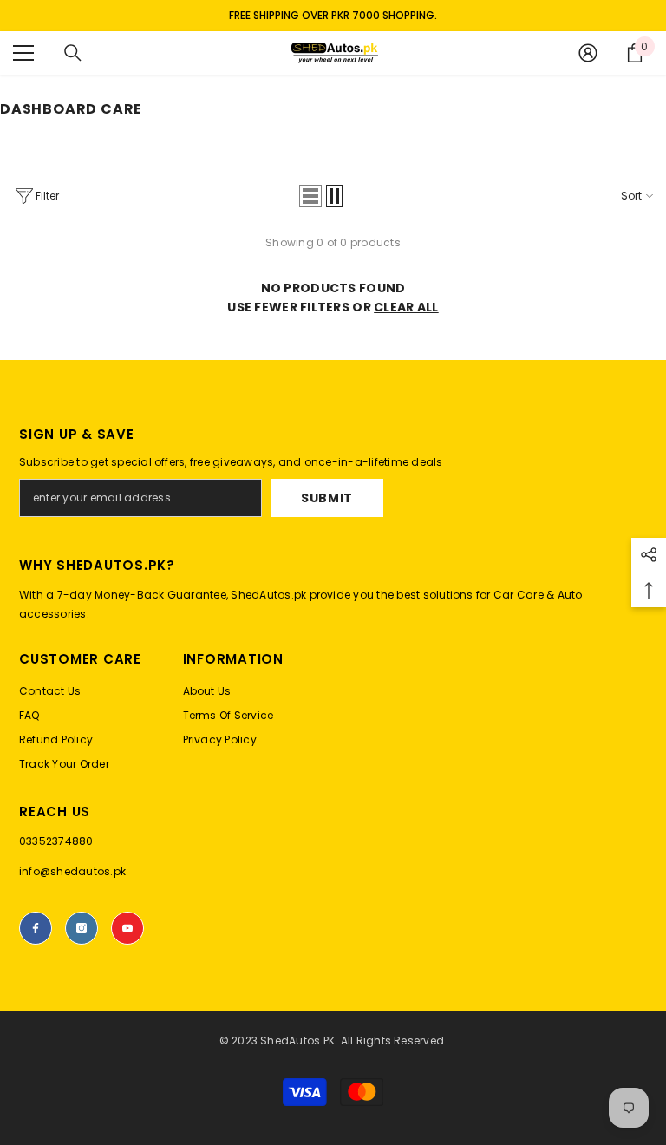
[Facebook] (35, 928)
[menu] (23, 53)
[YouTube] (127, 928)
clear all (406, 307)
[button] (310, 196)
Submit (327, 498)
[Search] (72, 53)
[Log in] (588, 53)
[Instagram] (81, 928)
